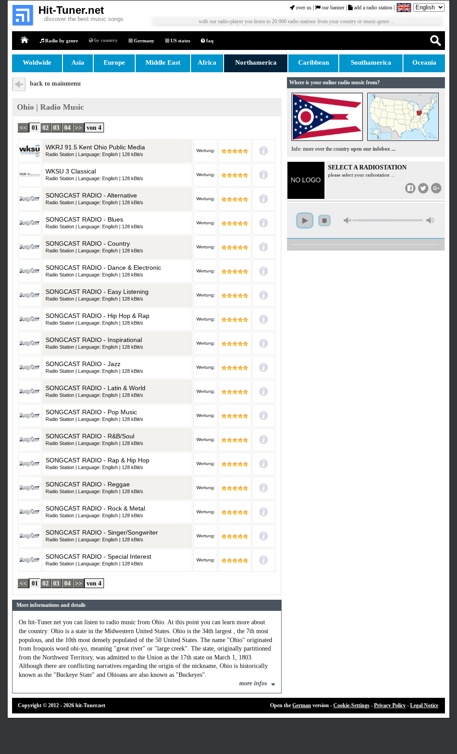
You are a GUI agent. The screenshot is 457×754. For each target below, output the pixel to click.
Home (25, 40)
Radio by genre (61, 40)
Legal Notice (424, 705)
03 (56, 127)
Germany (143, 40)
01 (35, 127)
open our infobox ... (373, 149)
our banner (332, 7)
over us (303, 7)
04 (67, 127)
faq (209, 40)
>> (78, 127)
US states (179, 40)
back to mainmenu (55, 83)
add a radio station (372, 7)
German (301, 705)
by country (105, 40)
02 (45, 127)
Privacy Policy (390, 705)
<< (23, 127)
